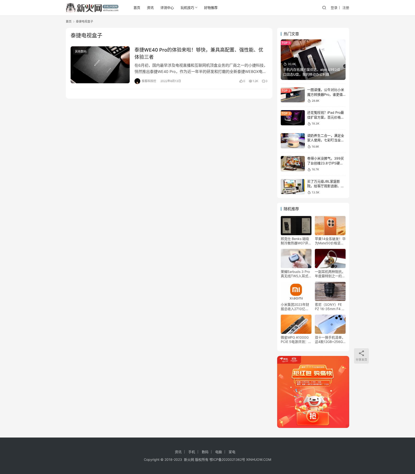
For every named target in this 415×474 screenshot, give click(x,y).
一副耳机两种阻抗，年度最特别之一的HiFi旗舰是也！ (330, 274)
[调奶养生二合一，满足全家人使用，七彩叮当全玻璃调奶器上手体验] (293, 140)
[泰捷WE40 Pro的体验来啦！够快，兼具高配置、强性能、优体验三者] (100, 64)
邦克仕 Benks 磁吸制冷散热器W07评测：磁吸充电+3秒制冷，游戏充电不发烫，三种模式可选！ (296, 241)
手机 (191, 452)
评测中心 (167, 8)
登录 (334, 8)
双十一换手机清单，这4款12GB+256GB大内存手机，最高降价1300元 (330, 339)
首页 (137, 8)
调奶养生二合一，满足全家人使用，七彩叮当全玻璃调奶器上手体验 (325, 140)
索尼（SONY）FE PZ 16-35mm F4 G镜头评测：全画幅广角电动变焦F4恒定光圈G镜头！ (330, 306)
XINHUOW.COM (258, 459)
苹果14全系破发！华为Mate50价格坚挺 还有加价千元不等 (330, 241)
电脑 (218, 452)
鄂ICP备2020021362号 (227, 459)
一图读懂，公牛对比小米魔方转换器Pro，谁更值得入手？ (325, 94)
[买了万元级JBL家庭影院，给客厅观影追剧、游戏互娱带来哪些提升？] (293, 186)
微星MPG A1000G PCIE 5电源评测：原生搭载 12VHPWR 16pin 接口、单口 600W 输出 (296, 339)
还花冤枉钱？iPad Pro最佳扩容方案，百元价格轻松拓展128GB (325, 117)
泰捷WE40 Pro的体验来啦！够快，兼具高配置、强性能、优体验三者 (198, 53)
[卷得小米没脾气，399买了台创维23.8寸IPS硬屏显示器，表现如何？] (293, 163)
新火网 (189, 459)
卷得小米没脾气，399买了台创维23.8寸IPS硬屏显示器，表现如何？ (325, 163)
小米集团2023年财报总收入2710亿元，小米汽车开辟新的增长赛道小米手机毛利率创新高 (296, 306)
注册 (345, 8)
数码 (205, 452)
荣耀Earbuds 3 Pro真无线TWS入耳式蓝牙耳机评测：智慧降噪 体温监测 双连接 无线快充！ (296, 274)
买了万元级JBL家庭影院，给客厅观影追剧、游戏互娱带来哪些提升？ (325, 186)
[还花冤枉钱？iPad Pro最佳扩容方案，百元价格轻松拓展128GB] (293, 117)
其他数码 (80, 51)
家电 (232, 452)
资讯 (150, 8)
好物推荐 (211, 8)
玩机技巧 (187, 8)
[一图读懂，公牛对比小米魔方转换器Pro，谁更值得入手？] (293, 94)
